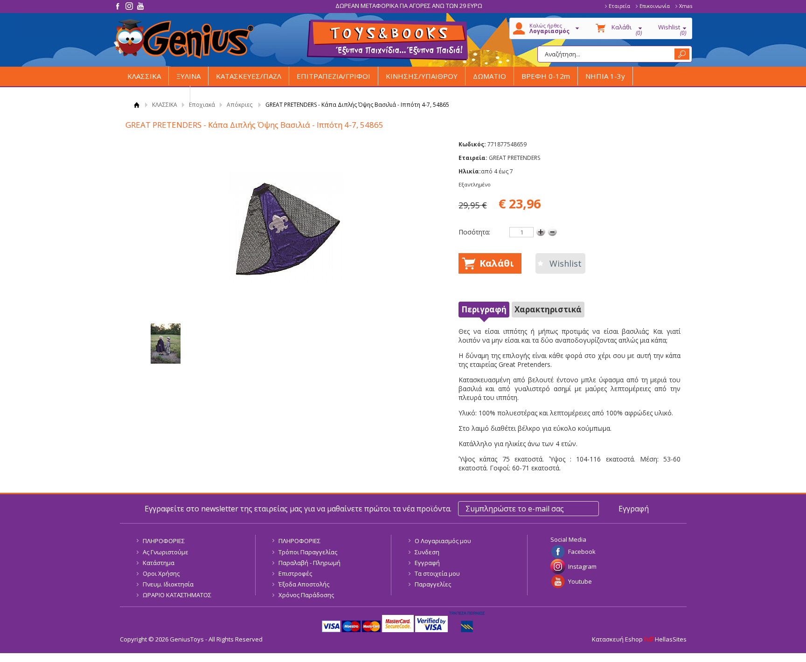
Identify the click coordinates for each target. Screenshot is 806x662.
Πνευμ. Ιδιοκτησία (168, 584)
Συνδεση (427, 552)
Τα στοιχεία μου (437, 573)
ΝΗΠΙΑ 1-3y (605, 76)
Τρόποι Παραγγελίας (307, 552)
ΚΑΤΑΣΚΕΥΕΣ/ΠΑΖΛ (248, 76)
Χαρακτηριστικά (548, 309)
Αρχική (137, 104)
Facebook (582, 551)
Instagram (582, 566)
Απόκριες (239, 105)
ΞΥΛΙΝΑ (188, 76)
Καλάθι (496, 263)
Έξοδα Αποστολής (303, 584)
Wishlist (565, 263)
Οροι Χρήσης (161, 573)
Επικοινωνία (654, 5)
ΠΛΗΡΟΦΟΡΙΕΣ (164, 541)
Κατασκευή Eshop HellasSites (639, 639)
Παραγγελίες (433, 584)
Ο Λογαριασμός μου (443, 541)
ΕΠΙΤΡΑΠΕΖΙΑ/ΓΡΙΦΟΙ (333, 76)
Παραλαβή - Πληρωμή (309, 563)
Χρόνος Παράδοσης (306, 595)
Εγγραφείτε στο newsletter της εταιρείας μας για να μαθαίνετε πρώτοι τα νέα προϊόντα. (298, 508)
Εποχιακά (202, 105)
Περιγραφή (484, 309)
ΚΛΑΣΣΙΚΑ (144, 76)
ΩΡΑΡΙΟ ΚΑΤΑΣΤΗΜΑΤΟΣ (177, 595)
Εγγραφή (427, 563)
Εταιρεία (619, 5)
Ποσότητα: (474, 232)
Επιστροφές (295, 573)
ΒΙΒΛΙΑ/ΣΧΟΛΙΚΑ (154, 94)
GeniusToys (184, 39)
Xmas (685, 5)
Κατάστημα (158, 563)
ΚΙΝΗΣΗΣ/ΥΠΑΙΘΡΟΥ (422, 76)
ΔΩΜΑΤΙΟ (489, 76)
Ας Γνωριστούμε (165, 552)
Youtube (580, 581)
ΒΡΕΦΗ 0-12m (545, 76)
